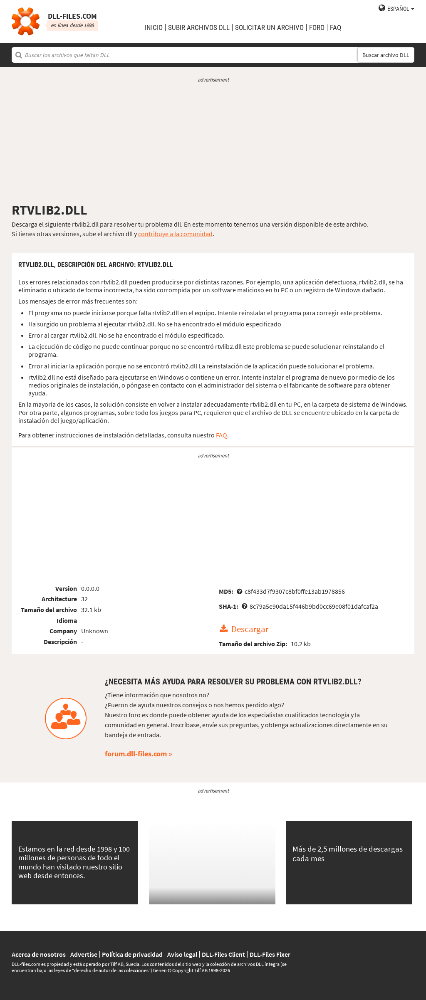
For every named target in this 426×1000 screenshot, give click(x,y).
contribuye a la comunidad (175, 234)
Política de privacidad (132, 954)
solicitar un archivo (269, 27)
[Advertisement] (213, 142)
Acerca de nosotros (39, 954)
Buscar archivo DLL (385, 55)
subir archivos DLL (199, 27)
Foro (316, 27)
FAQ (335, 27)
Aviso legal (182, 954)
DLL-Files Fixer (270, 954)
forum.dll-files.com (136, 753)
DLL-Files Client (223, 954)
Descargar (249, 629)
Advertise (83, 954)
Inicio (154, 27)
